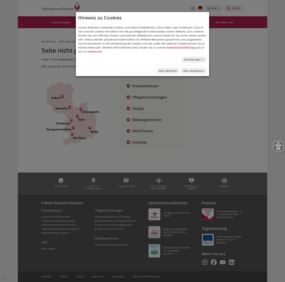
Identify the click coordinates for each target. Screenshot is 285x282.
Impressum (94, 51)
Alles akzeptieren (193, 71)
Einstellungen (193, 59)
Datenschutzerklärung (181, 47)
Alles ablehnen (168, 71)
